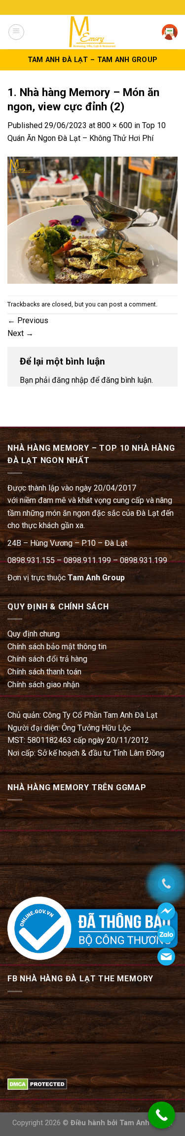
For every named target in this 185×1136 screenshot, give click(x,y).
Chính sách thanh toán (44, 671)
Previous (27, 320)
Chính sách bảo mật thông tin (57, 646)
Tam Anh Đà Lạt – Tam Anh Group (93, 60)
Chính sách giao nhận (43, 684)
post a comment (132, 304)
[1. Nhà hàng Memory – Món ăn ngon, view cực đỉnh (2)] (92, 219)
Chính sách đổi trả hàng (47, 659)
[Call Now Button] (161, 1115)
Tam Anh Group (96, 577)
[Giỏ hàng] (170, 32)
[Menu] (16, 32)
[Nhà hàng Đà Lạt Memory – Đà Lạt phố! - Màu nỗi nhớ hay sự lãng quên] (92, 31)
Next (20, 333)
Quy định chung (33, 633)
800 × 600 (114, 125)
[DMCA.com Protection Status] (37, 1083)
